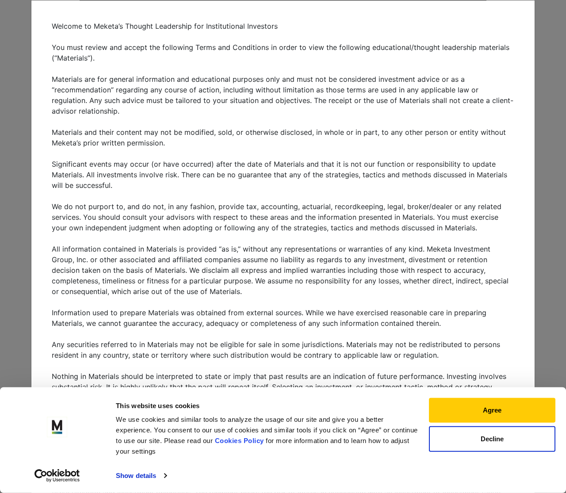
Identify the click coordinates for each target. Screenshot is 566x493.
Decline (492, 438)
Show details (136, 475)
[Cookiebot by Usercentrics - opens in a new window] (57, 475)
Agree (492, 410)
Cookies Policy (239, 440)
